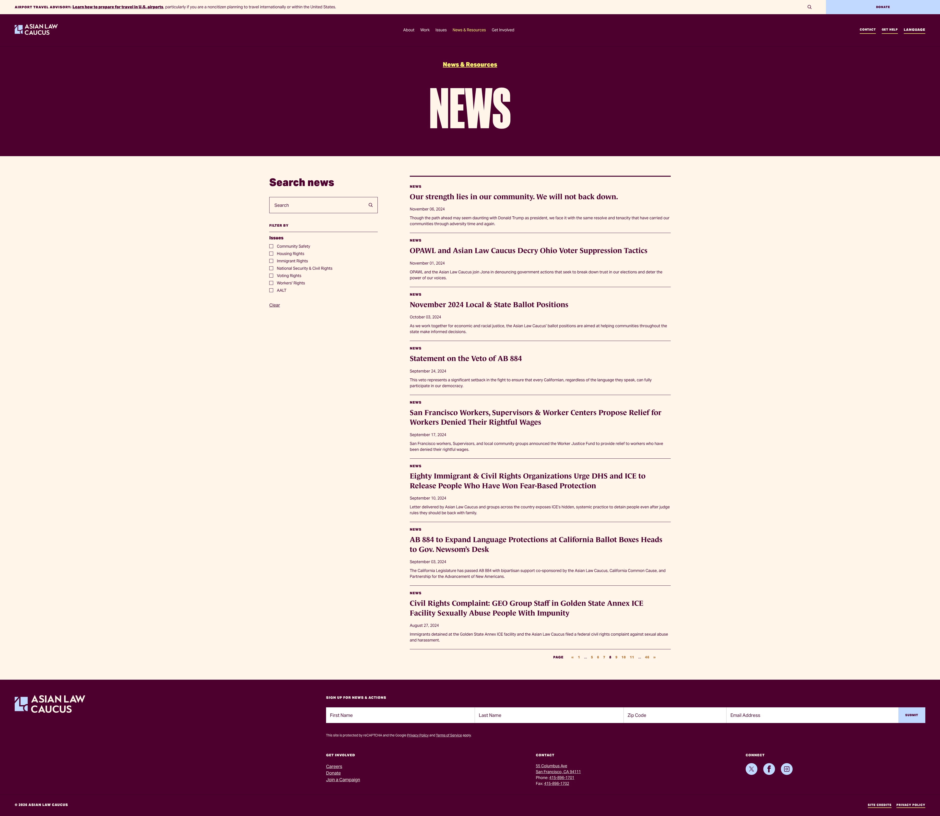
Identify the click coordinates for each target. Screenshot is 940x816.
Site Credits (880, 805)
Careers (334, 766)
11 (632, 657)
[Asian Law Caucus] (36, 33)
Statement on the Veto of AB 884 (466, 358)
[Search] (809, 7)
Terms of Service (449, 735)
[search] (369, 205)
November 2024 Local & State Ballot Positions (489, 304)
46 (647, 657)
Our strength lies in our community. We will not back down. (514, 196)
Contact (868, 29)
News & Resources (470, 64)
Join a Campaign (343, 779)
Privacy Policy (418, 735)
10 (624, 657)
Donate (883, 7)
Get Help (890, 29)
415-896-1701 (561, 777)
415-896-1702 (556, 783)
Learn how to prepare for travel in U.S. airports (117, 7)
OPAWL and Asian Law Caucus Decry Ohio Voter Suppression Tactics (528, 250)
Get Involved (503, 30)
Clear (274, 305)
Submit (911, 715)
